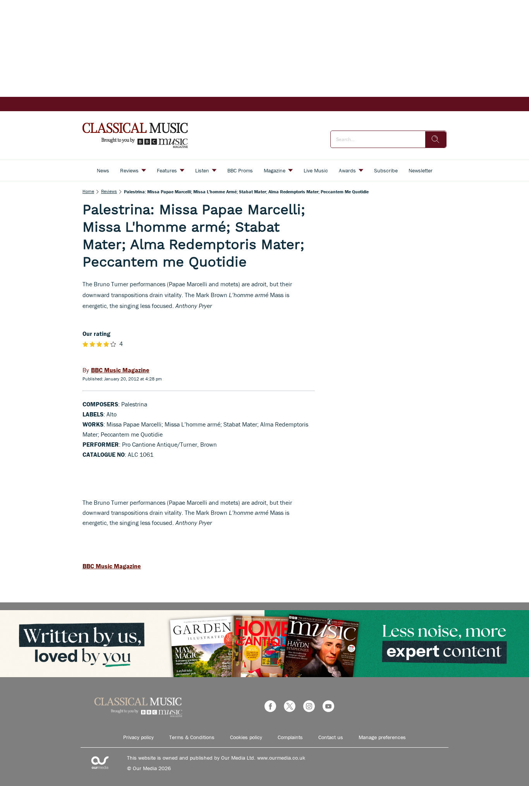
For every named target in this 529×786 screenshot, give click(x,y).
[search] (435, 139)
